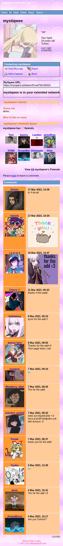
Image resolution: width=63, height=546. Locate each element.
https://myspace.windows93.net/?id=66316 (27, 85)
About (25, 541)
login (13, 175)
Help (31, 541)
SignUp (5, 7)
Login (13, 7)
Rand (15, 12)
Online (23, 12)
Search (39, 12)
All (10, 12)
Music (31, 12)
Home (4, 12)
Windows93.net (38, 543)
